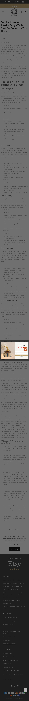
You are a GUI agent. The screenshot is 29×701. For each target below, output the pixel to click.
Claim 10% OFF (21, 355)
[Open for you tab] (25, 349)
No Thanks (21, 356)
